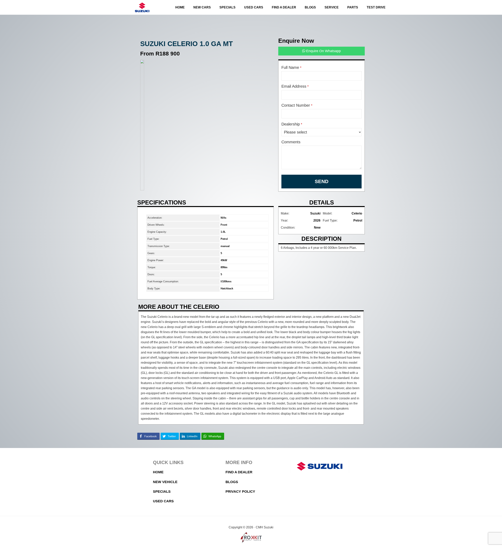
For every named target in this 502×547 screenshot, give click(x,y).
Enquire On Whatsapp (323, 51)
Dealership (291, 124)
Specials (162, 491)
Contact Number (296, 105)
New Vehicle (165, 482)
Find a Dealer (239, 472)
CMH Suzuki (142, 7)
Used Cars (163, 501)
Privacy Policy (240, 491)
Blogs (232, 482)
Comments (290, 142)
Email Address (295, 86)
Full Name (291, 67)
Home (158, 472)
